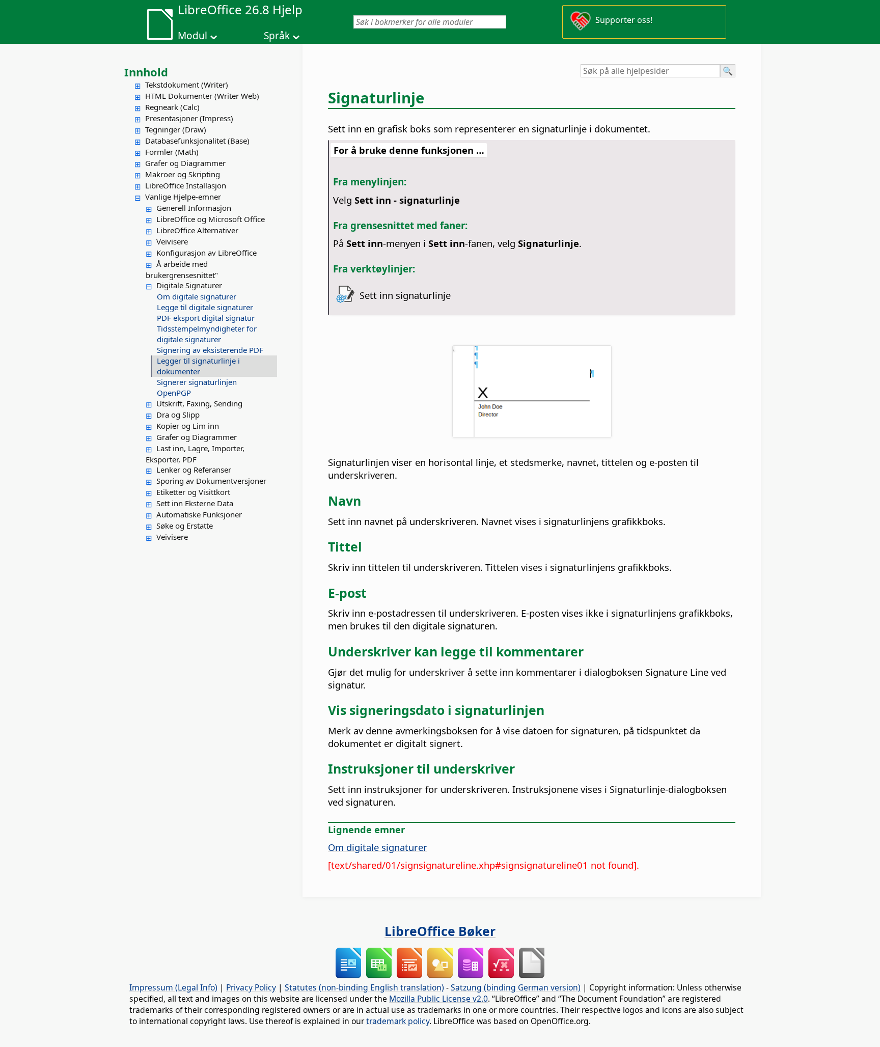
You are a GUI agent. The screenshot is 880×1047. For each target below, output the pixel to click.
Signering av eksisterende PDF (210, 350)
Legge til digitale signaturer (205, 307)
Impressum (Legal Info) (173, 987)
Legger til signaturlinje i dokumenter (198, 365)
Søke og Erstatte (184, 525)
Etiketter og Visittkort (193, 492)
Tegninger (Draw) (175, 129)
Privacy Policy (251, 987)
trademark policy (397, 1021)
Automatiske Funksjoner (199, 514)
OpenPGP (174, 393)
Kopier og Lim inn (187, 426)
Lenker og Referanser (193, 469)
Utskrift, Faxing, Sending (199, 403)
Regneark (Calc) (172, 107)
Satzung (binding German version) (516, 987)
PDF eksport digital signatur (206, 318)
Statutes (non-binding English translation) (364, 987)
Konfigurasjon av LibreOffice (206, 252)
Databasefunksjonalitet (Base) (197, 140)
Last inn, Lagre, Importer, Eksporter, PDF (195, 453)
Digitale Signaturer (189, 285)
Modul (192, 35)
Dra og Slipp (178, 414)
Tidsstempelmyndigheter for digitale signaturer (207, 333)
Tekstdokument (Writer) (186, 84)
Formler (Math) (172, 152)
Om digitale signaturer (196, 296)
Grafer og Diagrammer (185, 163)
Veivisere (172, 241)
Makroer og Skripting (182, 174)
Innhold (146, 71)
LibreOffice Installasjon (185, 185)
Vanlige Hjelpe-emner (183, 196)
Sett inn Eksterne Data (194, 503)
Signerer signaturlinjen (197, 382)
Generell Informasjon (193, 208)
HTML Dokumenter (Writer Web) (202, 96)
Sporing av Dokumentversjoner (211, 481)
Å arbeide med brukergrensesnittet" (182, 269)
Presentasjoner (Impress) (189, 118)
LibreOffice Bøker (440, 931)
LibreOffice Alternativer (197, 230)
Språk (277, 35)
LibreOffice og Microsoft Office (210, 219)
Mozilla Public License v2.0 (438, 998)
